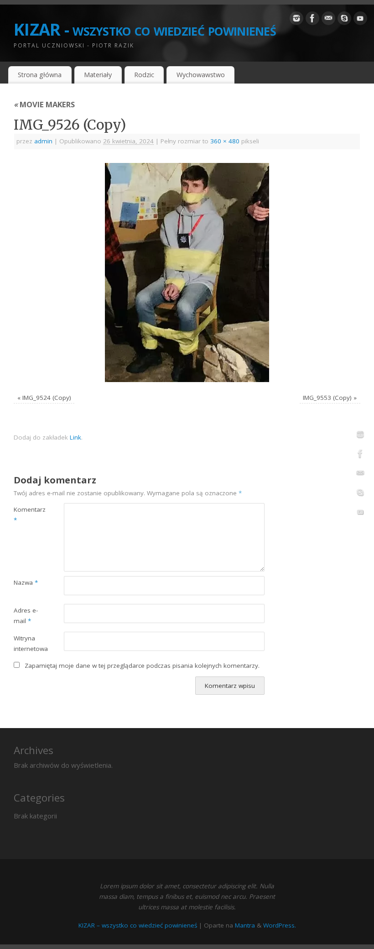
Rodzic (144, 74)
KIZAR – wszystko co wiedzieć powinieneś (137, 925)
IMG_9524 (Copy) (46, 397)
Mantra (245, 925)
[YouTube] (360, 20)
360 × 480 (224, 141)
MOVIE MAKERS (44, 104)
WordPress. (279, 925)
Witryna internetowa (26, 643)
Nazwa (26, 582)
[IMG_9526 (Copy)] (187, 272)
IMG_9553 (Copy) (327, 397)
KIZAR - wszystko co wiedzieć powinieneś (145, 29)
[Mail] (328, 20)
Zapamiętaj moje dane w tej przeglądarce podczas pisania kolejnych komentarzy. (142, 665)
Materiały (98, 74)
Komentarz (26, 514)
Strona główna (40, 74)
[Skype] (344, 20)
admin (43, 141)
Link (75, 437)
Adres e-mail (26, 615)
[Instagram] (296, 20)
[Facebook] (312, 20)
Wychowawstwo (201, 74)
